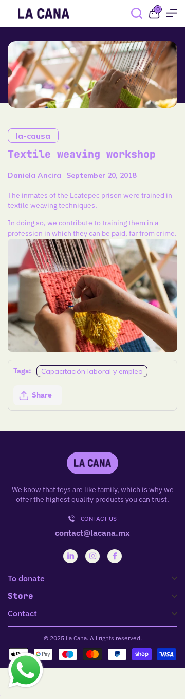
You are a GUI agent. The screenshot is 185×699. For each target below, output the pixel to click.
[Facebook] (115, 556)
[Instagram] (93, 556)
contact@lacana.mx (92, 532)
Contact (22, 613)
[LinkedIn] (71, 556)
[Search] (136, 13)
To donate (26, 578)
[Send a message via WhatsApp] (25, 670)
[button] (37, 395)
